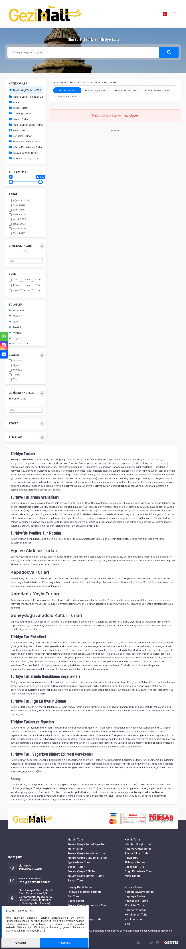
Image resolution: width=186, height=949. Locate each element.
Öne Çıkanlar (68, 90)
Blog (127, 923)
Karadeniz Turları (136, 909)
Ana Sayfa (60, 82)
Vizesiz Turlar (20, 119)
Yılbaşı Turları (76, 866)
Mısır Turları (132, 875)
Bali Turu (73, 896)
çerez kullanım (71, 927)
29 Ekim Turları (134, 919)
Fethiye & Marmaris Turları (84, 891)
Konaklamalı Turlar (136, 914)
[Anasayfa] (84, 14)
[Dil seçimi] (165, 14)
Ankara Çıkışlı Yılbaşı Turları (27, 124)
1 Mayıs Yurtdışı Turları (25, 152)
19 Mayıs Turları (135, 862)
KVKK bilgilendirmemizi (47, 927)
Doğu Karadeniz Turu (138, 871)
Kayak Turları (20, 107)
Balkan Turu (19, 102)
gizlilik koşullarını (15, 930)
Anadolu (17, 327)
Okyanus (17, 338)
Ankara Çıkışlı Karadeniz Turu (86, 853)
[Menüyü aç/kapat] (174, 14)
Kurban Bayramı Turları (139, 891)
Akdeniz (17, 315)
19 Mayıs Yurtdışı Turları (25, 158)
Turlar (73, 82)
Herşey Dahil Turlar (80, 887)
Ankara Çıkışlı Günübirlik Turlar (87, 857)
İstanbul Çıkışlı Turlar (138, 844)
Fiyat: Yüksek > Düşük (129, 90)
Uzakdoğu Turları (22, 113)
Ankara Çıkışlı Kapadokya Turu (87, 844)
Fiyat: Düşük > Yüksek (99, 90)
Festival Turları (20, 130)
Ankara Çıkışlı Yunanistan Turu (87, 905)
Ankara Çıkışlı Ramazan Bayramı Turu (27, 96)
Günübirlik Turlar (22, 135)
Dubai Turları (76, 900)
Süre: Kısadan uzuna (158, 90)
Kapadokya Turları (136, 900)
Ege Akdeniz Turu (79, 862)
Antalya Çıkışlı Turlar (138, 848)
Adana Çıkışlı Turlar (137, 853)
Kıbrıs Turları (76, 848)
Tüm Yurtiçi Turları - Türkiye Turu (31, 90)
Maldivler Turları (135, 905)
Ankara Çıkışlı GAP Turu (82, 871)
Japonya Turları (135, 896)
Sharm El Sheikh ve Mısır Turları (27, 141)
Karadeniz (18, 310)
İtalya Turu (131, 857)
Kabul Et (65, 942)
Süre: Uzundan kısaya (68, 96)
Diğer (15, 321)
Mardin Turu (75, 839)
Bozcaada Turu (134, 866)
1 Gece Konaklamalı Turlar (27, 147)
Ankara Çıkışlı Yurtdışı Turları (86, 875)
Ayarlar (21, 942)
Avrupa (16, 332)
